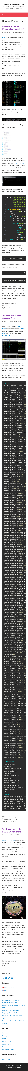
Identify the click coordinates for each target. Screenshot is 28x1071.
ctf (5, 963)
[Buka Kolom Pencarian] (25, 15)
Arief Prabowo (17, 1067)
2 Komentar (7, 308)
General (4, 1038)
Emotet (4, 37)
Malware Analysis (7, 1041)
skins (3, 333)
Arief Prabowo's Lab (14, 4)
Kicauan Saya (6, 1059)
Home (8, 1065)
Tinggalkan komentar (10, 821)
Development (6, 1036)
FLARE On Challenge (8, 840)
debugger (7, 819)
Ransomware (6, 1047)
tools (11, 819)
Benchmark (5, 1033)
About (12, 1065)
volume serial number (19, 163)
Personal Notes (6, 1044)
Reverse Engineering (10, 303)
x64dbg (23, 329)
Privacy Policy (18, 1065)
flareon (8, 963)
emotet (6, 305)
